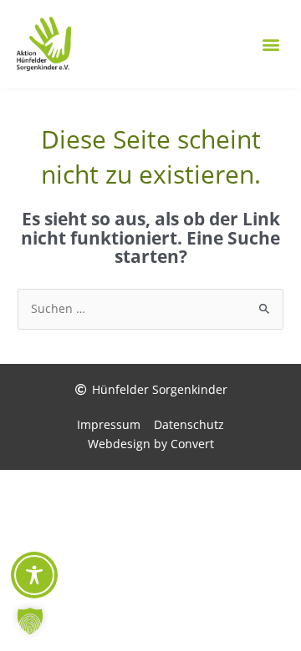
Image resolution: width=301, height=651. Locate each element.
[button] (270, 44)
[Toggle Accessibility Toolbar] (34, 575)
